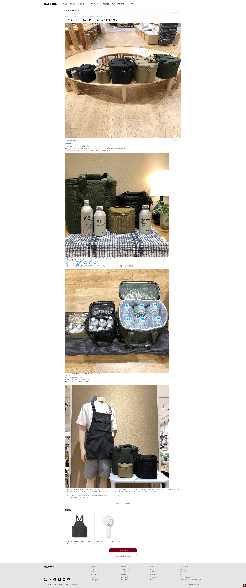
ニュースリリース (184, 566)
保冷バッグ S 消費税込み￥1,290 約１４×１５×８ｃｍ (83, 262)
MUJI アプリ (153, 566)
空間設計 (93, 577)
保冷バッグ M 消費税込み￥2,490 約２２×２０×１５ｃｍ (83, 264)
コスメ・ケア (95, 4)
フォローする (175, 10)
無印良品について (184, 574)
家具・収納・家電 (118, 4)
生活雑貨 (106, 4)
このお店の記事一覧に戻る (123, 556)
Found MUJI (124, 574)
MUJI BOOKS (124, 577)
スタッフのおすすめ (71, 140)
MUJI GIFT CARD (154, 574)
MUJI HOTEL (124, 580)
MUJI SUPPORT (95, 574)
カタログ (152, 569)
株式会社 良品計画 (185, 577)
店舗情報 (93, 566)
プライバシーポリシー (50, 584)
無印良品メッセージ (185, 572)
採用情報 (182, 569)
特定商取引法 (74, 584)
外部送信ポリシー (63, 584)
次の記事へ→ (129, 503)
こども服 (81, 4)
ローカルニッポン (95, 572)
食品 (132, 4)
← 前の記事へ (116, 503)
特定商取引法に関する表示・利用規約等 (190, 580)
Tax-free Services (154, 580)
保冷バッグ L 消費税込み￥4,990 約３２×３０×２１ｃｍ (83, 266)
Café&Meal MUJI (125, 569)
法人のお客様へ (154, 577)
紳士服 (72, 4)
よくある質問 (94, 580)
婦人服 (65, 4)
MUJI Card (153, 572)
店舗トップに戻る (123, 550)
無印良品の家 (124, 566)
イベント (93, 569)
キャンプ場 (123, 572)
